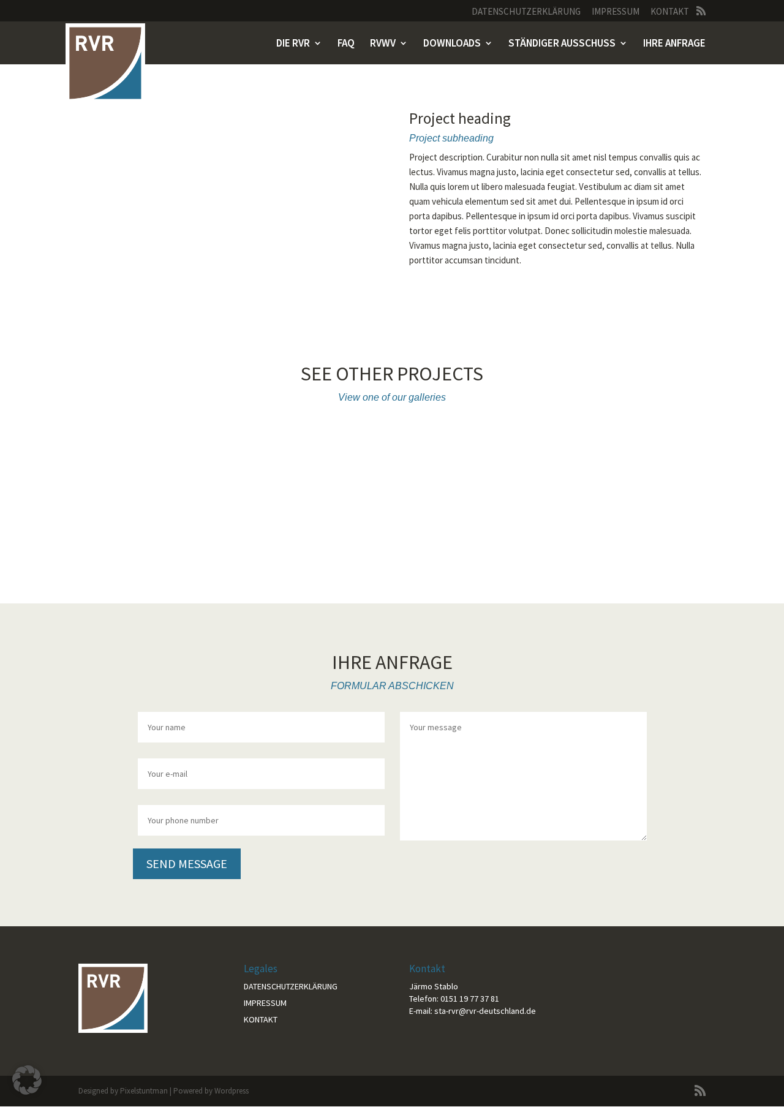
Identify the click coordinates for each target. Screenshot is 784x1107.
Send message (186, 863)
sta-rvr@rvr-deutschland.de (485, 1010)
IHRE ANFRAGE (674, 44)
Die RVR (293, 44)
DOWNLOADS (452, 44)
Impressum (615, 12)
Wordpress (231, 1091)
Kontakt (669, 12)
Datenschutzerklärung (526, 12)
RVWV (383, 44)
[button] (27, 1080)
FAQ (346, 44)
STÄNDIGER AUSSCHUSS (562, 44)
